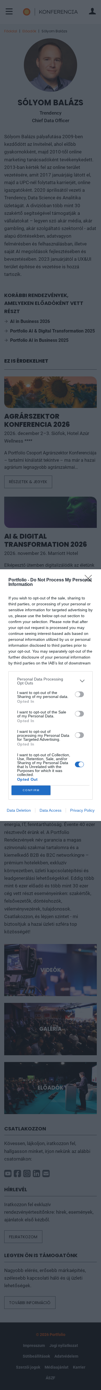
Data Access (50, 810)
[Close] (90, 580)
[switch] (79, 694)
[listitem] (50, 681)
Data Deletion (19, 810)
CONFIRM (31, 790)
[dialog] (50, 695)
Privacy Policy (82, 810)
